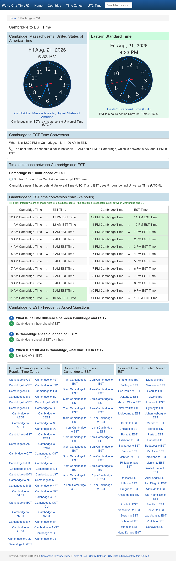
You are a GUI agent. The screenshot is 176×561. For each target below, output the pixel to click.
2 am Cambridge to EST (101, 381)
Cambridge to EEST (46, 436)
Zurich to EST (155, 521)
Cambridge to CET (20, 385)
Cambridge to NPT (46, 485)
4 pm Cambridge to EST (101, 448)
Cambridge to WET (20, 544)
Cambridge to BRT (46, 522)
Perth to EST (129, 451)
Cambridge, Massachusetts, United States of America (47, 115)
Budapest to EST (155, 445)
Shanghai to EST (129, 380)
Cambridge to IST (46, 391)
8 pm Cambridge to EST (101, 468)
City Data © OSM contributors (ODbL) (128, 556)
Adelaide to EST (155, 489)
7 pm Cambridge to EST (74, 468)
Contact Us (47, 556)
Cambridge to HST (46, 463)
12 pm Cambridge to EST (101, 429)
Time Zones (74, 5)
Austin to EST (129, 504)
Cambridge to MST (20, 397)
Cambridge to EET (20, 408)
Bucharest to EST (129, 445)
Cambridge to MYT (20, 522)
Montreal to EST (129, 457)
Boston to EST (129, 515)
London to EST (155, 402)
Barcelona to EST (155, 457)
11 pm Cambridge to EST (75, 487)
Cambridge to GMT (46, 402)
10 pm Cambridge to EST (101, 477)
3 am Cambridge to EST (74, 391)
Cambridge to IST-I (20, 474)
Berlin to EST (129, 423)
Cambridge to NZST (46, 514)
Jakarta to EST (129, 397)
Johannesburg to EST (155, 415)
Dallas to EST (129, 478)
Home (39, 5)
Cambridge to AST (46, 423)
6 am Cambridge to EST (101, 401)
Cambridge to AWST (46, 446)
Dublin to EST (129, 521)
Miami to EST (129, 527)
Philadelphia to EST (129, 464)
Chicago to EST (129, 429)
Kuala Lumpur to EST (155, 470)
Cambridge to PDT (20, 391)
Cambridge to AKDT (20, 529)
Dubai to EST (155, 440)
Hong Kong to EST (129, 532)
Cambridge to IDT (20, 469)
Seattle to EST (155, 504)
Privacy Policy (62, 556)
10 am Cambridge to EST (101, 420)
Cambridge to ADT (20, 444)
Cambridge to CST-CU (46, 504)
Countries (54, 5)
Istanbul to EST (155, 380)
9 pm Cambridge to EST (74, 477)
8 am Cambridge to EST (101, 410)
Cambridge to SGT (46, 429)
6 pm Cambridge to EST (101, 458)
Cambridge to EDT (46, 397)
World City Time (14, 5)
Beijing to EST (129, 385)
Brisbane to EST (129, 440)
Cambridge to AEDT (20, 415)
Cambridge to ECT (20, 502)
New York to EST (129, 408)
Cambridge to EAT (46, 497)
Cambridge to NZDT (20, 514)
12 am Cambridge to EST (101, 487)
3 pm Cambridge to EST (74, 448)
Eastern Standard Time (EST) (129, 108)
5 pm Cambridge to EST (74, 458)
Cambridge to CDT (20, 402)
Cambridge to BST (46, 408)
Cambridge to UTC (46, 385)
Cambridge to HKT (20, 463)
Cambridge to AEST (20, 425)
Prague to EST (129, 489)
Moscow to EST (155, 385)
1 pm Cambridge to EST (74, 439)
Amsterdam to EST (129, 495)
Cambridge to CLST (20, 539)
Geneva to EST (155, 527)
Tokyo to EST (155, 397)
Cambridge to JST (47, 474)
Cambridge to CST (20, 380)
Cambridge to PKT (46, 491)
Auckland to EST (155, 478)
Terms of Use (79, 556)
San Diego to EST (155, 483)
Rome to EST (129, 434)
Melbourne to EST (129, 413)
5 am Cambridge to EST (74, 401)
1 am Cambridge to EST (74, 381)
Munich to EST (155, 462)
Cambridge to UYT (46, 539)
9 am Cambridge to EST (74, 420)
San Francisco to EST (155, 497)
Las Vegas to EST (156, 515)
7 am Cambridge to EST (74, 410)
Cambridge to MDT (46, 480)
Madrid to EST (155, 423)
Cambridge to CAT (20, 453)
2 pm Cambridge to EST (101, 439)
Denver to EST (155, 510)
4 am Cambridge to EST (101, 391)
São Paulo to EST (129, 391)
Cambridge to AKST (46, 527)
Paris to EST (155, 434)
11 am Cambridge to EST (75, 429)
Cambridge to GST (20, 434)
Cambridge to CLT (47, 533)
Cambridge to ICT (46, 469)
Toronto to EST (155, 429)
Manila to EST (155, 451)
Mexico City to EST (129, 402)
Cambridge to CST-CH (46, 455)
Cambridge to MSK (20, 485)
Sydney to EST (155, 408)
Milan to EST (129, 483)
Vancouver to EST (129, 510)
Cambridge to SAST (20, 493)
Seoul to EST (155, 391)
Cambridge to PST (46, 380)
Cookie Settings (97, 556)
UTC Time (95, 5)
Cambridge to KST (20, 480)
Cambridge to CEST (46, 415)
